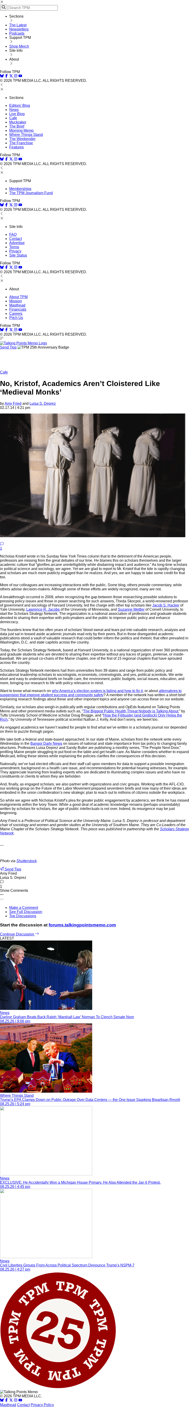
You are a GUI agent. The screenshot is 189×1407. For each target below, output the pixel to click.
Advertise (17, 243)
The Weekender (22, 139)
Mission (15, 301)
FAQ (13, 234)
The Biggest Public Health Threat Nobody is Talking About (130, 711)
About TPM (18, 297)
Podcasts (16, 33)
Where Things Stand (26, 135)
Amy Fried (13, 403)
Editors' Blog (19, 105)
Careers (15, 314)
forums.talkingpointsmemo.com (82, 925)
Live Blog (17, 114)
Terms (14, 247)
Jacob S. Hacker (165, 605)
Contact (15, 239)
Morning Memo (21, 130)
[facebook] (6, 76)
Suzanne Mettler (131, 609)
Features (16, 147)
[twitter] (11, 1401)
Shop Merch (19, 46)
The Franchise (21, 143)
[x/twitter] (11, 76)
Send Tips (8, 347)
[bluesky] (2, 76)
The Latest (18, 25)
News (14, 110)
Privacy (15, 251)
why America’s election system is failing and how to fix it (97, 691)
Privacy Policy (42, 1405)
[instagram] (16, 76)
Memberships (20, 189)
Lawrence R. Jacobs (43, 609)
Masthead (17, 305)
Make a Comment (23, 908)
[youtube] (20, 76)
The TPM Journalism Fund (31, 193)
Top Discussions (22, 916)
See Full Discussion (25, 912)
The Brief (16, 126)
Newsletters (19, 29)
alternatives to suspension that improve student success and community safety (91, 693)
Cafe (13, 118)
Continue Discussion (17, 934)
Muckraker (17, 122)
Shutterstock (26, 861)
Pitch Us (16, 318)
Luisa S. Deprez (43, 403)
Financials (17, 309)
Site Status (18, 255)
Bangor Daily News (46, 743)
